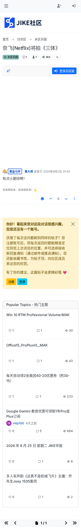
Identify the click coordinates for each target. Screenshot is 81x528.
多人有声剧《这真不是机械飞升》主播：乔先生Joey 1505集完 (39, 478)
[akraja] (8, 322)
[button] (6, 6)
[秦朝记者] (8, 453)
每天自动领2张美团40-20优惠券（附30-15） (38, 378)
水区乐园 (12, 57)
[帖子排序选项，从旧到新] (8, 71)
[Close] (73, 224)
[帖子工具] (75, 198)
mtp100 (18, 423)
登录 (22, 282)
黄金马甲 (15, 171)
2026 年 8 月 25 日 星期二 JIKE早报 (34, 445)
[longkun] (8, 388)
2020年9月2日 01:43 (56, 171)
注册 (11, 282)
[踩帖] (66, 198)
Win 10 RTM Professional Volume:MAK (38, 315)
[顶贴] (51, 198)
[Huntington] (8, 489)
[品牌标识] (23, 22)
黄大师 (29, 171)
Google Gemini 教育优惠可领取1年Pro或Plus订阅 (38, 413)
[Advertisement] (40, 121)
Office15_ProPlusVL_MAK (27, 345)
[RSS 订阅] (57, 57)
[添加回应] (42, 198)
